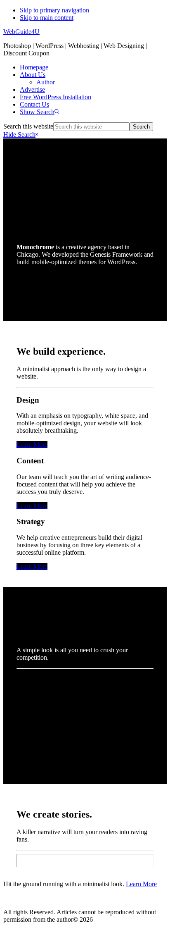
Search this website (28, 126)
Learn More (32, 444)
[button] (39, 111)
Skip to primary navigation (54, 10)
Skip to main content (46, 17)
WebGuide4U (21, 31)
